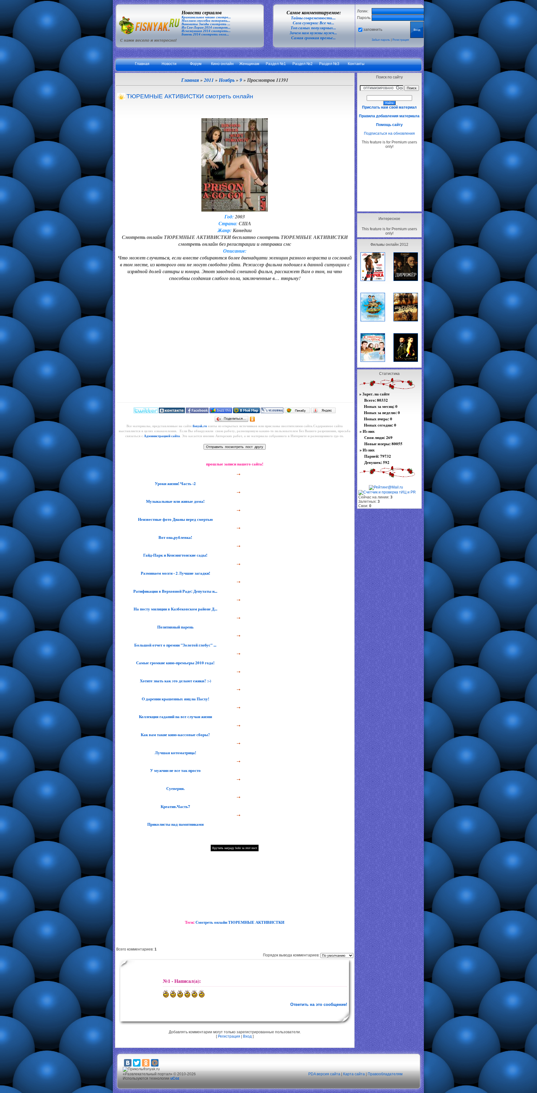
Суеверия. (175, 788)
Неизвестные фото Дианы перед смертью (175, 519)
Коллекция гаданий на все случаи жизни (175, 716)
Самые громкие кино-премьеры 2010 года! (174, 663)
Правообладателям (385, 1074)
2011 (209, 80)
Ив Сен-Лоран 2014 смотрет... (206, 27)
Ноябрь (227, 80)
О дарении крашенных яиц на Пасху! (174, 699)
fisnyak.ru (200, 425)
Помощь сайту (389, 125)
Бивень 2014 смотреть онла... (205, 34)
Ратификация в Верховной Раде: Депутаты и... (174, 591)
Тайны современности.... (313, 18)
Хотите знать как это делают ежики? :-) (175, 681)
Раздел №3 (329, 64)
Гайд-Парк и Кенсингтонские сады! (174, 555)
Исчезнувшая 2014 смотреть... (206, 31)
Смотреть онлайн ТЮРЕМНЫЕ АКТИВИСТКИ (239, 922)
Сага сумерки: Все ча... (313, 23)
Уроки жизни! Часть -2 (175, 483)
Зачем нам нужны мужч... (313, 32)
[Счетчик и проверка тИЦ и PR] (387, 492)
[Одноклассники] (252, 419)
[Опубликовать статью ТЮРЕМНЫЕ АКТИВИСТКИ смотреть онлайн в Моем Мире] (246, 412)
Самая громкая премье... (313, 37)
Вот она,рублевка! (174, 537)
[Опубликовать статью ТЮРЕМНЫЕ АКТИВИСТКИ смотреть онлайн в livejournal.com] (272, 412)
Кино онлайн (222, 64)
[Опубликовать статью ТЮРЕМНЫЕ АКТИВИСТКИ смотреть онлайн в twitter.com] (146, 412)
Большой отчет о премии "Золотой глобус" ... (174, 645)
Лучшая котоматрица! (175, 753)
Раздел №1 (276, 64)
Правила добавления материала (389, 116)
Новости (169, 64)
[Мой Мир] (154, 1063)
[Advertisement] (389, 180)
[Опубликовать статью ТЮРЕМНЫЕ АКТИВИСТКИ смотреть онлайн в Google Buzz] (220, 412)
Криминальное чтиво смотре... (206, 17)
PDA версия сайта (324, 1074)
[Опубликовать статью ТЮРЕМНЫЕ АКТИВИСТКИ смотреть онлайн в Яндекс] (323, 412)
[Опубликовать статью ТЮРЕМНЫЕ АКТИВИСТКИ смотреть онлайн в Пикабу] (297, 412)
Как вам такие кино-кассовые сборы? (175, 734)
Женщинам (249, 64)
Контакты (356, 64)
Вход (247, 1036)
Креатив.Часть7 (174, 806)
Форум (195, 64)
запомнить (372, 29)
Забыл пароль (381, 39)
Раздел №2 (302, 64)
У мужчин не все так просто (175, 770)
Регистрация (400, 39)
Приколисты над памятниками (175, 824)
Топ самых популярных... (313, 28)
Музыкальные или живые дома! (174, 501)
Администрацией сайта (162, 435)
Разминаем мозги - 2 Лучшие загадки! (175, 573)
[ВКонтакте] (127, 1063)
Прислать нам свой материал (389, 107)
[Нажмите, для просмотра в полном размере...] (234, 209)
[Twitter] (136, 1063)
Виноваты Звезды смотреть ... (205, 24)
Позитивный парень (175, 627)
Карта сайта (354, 1074)
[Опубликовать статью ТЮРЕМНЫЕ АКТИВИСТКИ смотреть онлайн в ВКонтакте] (172, 412)
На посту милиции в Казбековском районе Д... (174, 609)
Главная (142, 64)
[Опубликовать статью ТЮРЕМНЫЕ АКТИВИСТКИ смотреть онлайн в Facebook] (197, 412)
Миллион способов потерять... (205, 20)
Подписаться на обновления (389, 133)
